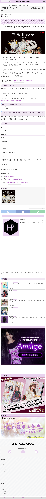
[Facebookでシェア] (23, 211)
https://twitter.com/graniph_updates (15, 179)
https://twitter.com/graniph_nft (16, 180)
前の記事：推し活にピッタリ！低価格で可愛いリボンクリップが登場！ (11, 273)
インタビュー (4, 473)
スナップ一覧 (4, 478)
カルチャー (15, 282)
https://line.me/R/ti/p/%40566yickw (14, 183)
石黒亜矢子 (42, 208)
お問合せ (3, 489)
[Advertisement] (23, 247)
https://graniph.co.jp (10, 176)
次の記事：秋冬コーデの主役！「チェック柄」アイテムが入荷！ (34, 272)
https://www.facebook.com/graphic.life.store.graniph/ (17, 182)
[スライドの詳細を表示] (23, 364)
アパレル (15, 290)
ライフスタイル (4, 471)
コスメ (3, 464)
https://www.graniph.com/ (19, 81)
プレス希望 (4, 491)
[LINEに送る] (37, 211)
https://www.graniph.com (18, 106)
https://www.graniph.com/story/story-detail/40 (23, 80)
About (3, 486)
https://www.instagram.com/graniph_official (15, 178)
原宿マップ (4, 480)
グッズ (10, 14)
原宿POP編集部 (6, 16)
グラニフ (37, 208)
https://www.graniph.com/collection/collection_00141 (11, 100)
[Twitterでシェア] (8, 211)
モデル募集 (4, 493)
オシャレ (32, 208)
